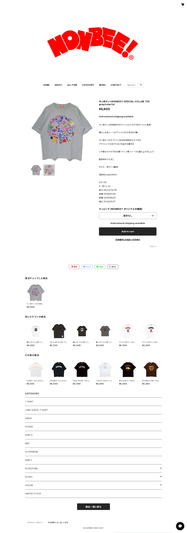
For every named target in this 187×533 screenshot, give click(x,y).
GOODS (29, 477)
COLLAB (29, 485)
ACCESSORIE (31, 468)
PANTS (28, 460)
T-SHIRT (29, 401)
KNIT (27, 443)
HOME (46, 85)
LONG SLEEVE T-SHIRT (36, 410)
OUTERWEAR (31, 452)
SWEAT (28, 418)
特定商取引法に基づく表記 (58, 522)
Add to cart (128, 231)
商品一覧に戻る (93, 506)
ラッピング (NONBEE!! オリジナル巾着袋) (121, 209)
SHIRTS (29, 435)
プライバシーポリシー (35, 522)
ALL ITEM (72, 85)
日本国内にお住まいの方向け (127, 239)
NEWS (102, 85)
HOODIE (29, 426)
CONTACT (116, 85)
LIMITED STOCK (33, 493)
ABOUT (58, 85)
